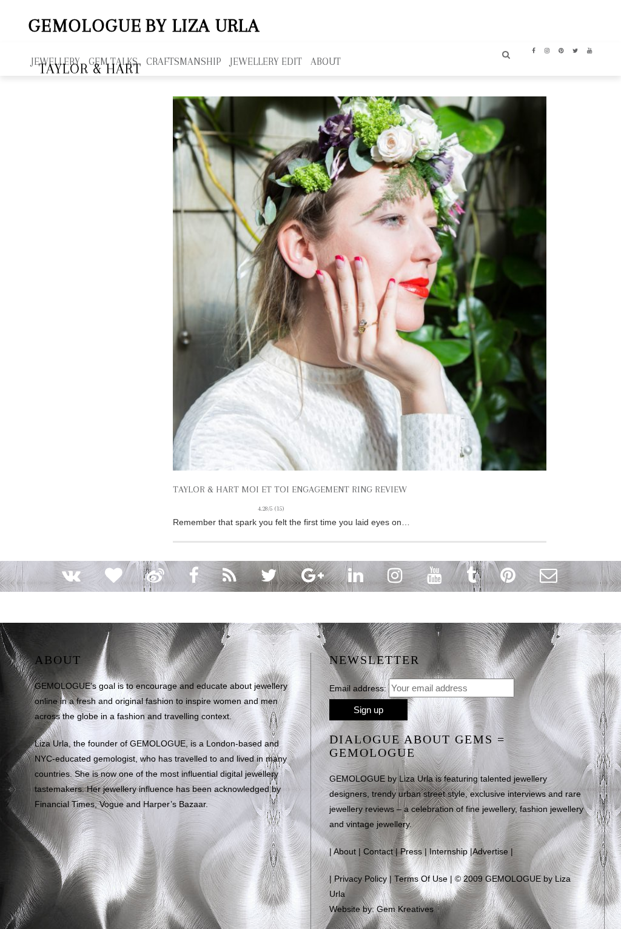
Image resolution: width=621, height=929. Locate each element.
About (345, 851)
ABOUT (325, 61)
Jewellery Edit (266, 61)
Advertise (490, 851)
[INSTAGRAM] (547, 50)
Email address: (357, 688)
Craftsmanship (183, 61)
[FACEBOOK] (534, 50)
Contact (378, 851)
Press (411, 851)
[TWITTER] (575, 50)
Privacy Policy (360, 879)
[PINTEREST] (561, 50)
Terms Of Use (421, 879)
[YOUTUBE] (589, 50)
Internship (448, 851)
